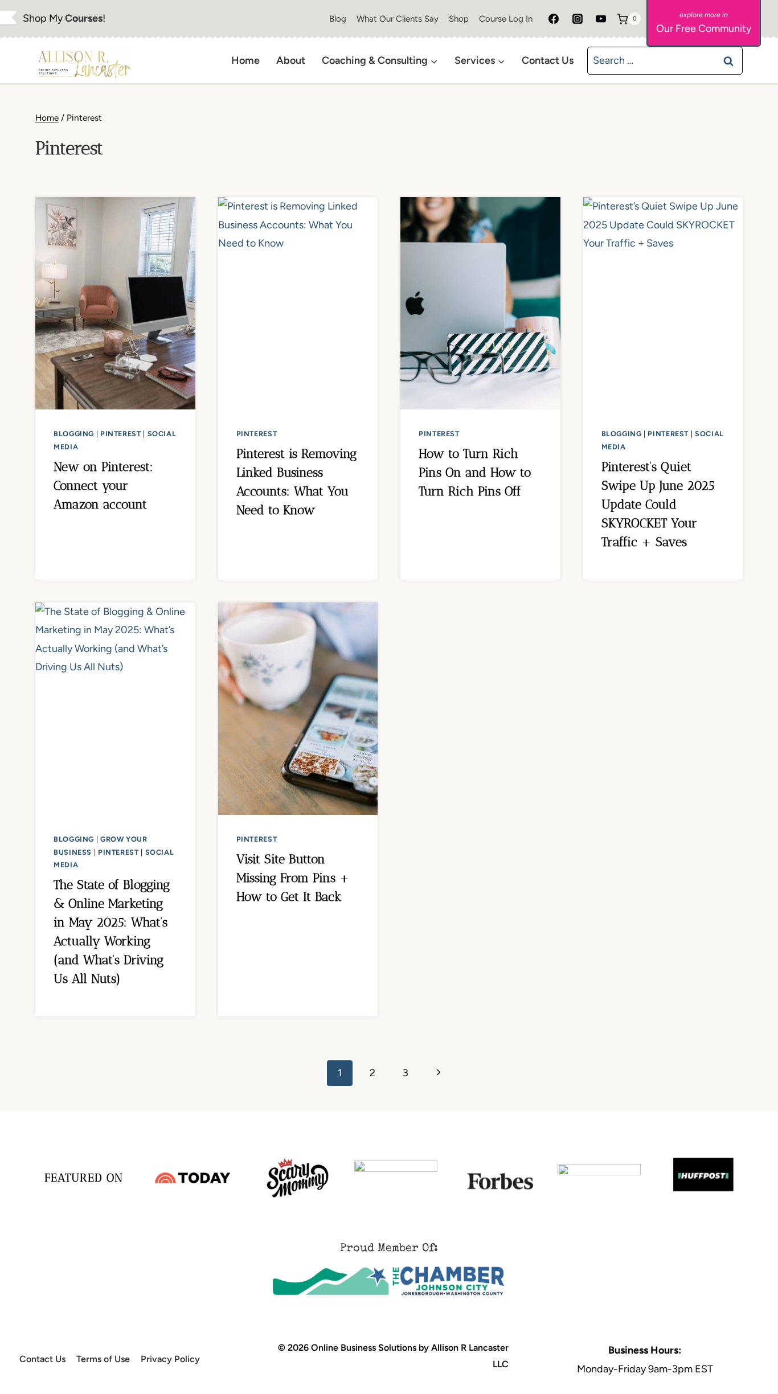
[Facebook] (553, 19)
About (290, 60)
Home (245, 60)
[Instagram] (577, 19)
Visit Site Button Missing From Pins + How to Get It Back (293, 877)
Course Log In (506, 19)
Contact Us (548, 60)
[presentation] (115, 303)
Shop (459, 19)
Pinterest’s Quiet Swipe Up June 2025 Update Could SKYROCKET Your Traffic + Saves (657, 504)
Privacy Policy (170, 1359)
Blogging (74, 433)
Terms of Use (103, 1359)
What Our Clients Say (398, 19)
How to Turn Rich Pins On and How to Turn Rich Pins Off (475, 472)
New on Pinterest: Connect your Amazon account (103, 485)
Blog (337, 19)
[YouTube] (601, 19)
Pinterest (120, 433)
